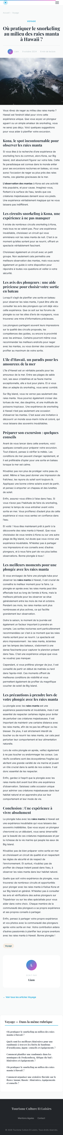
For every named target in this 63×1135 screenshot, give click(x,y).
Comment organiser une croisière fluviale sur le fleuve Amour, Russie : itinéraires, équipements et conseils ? (31, 1080)
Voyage (15, 13)
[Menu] (57, 2)
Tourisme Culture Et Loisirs (31, 1108)
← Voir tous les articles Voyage (19, 997)
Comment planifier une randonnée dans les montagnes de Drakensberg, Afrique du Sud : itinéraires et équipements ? (30, 1057)
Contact (41, 1118)
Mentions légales (26, 1118)
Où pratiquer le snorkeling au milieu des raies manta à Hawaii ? (30, 1033)
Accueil (6, 13)
